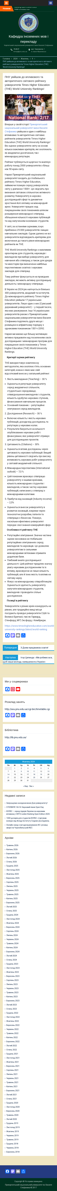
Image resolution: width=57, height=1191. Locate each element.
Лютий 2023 (11, 1005)
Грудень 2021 (12, 1054)
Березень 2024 (12, 952)
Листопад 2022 (13, 1017)
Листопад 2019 (13, 1127)
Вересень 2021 (12, 1066)
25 (34, 777)
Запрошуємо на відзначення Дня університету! (26, 803)
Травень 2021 (12, 1082)
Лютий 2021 (11, 1095)
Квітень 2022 (12, 1037)
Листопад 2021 (13, 1058)
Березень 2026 (12, 853)
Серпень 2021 (12, 1070)
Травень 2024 (12, 943)
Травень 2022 (12, 1033)
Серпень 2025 (12, 882)
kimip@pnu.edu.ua (20, 51)
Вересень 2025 (12, 878)
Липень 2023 (12, 984)
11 (34, 771)
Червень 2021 (12, 1078)
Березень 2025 (12, 903)
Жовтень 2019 (12, 1131)
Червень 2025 (12, 890)
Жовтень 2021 (12, 1062)
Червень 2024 (12, 939)
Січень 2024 (11, 960)
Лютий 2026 (11, 858)
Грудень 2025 (12, 866)
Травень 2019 (12, 1140)
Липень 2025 (12, 886)
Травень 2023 (12, 992)
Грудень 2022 (12, 1013)
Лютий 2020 (11, 1119)
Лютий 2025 (11, 907)
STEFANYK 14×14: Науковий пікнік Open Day (25, 807)
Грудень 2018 (12, 1144)
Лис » (31, 786)
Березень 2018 (12, 1152)
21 (8, 777)
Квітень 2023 (12, 997)
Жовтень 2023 (12, 972)
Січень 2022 (11, 1050)
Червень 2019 (12, 1135)
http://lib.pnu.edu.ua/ (16, 737)
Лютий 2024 (11, 956)
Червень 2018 (12, 1148)
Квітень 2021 (12, 1086)
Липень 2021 (12, 1074)
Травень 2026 (12, 845)
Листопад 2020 (13, 1107)
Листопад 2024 (13, 919)
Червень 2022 (12, 1029)
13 (48, 771)
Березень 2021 (12, 1090)
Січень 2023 (11, 1009)
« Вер (25, 786)
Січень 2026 (11, 862)
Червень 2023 (12, 988)
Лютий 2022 (11, 1046)
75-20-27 (16, 49)
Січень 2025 (11, 911)
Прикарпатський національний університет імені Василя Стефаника (26, 128)
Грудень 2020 (12, 1103)
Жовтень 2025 (12, 874)
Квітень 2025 (12, 898)
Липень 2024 (12, 935)
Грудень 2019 (12, 1123)
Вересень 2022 (12, 1025)
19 (41, 774)
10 (28, 771)
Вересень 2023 (12, 976)
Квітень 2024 (12, 947)
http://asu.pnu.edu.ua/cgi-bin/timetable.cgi (27, 709)
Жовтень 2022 (12, 1021)
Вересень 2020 (12, 1111)
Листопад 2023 (13, 968)
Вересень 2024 (12, 927)
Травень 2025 (12, 894)
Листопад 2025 (13, 870)
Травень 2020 (12, 1115)
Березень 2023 (12, 1001)
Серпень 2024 (12, 931)
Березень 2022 (12, 1041)
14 (8, 774)
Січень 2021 (11, 1099)
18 (34, 774)
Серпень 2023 (12, 980)
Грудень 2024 (12, 915)
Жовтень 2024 (12, 923)
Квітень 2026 (12, 849)
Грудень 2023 (12, 964)
